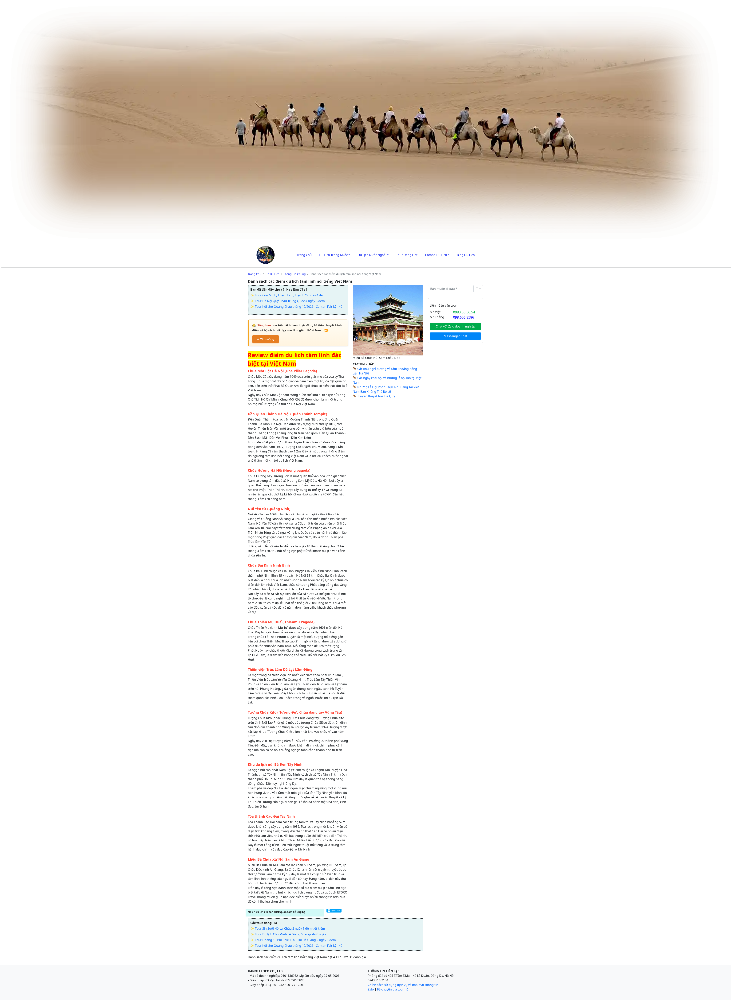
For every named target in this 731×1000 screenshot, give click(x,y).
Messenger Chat (455, 336)
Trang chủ (254, 274)
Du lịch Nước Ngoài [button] (372, 255)
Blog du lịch (466, 255)
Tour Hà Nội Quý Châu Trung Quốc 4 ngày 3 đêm (290, 301)
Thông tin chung (294, 274)
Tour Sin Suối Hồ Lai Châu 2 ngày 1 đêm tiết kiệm (290, 928)
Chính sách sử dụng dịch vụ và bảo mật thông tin (403, 985)
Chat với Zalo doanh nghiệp (455, 326)
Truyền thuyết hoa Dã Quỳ (376, 396)
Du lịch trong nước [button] (333, 255)
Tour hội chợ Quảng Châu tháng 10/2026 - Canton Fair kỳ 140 (298, 306)
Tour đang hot (406, 255)
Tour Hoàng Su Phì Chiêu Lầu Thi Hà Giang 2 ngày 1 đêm (295, 940)
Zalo (371, 989)
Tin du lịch (272, 274)
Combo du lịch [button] (436, 255)
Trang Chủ (304, 255)
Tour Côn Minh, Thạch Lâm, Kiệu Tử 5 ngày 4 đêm (290, 295)
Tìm (478, 289)
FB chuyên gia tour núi (393, 989)
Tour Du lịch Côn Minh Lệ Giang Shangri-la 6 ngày (290, 934)
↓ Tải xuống (265, 339)
